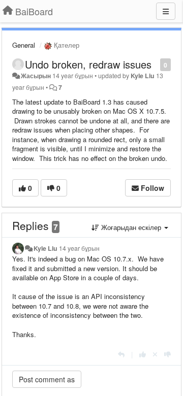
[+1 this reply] (142, 354)
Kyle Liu (143, 75)
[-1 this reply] (167, 354)
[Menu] (165, 11)
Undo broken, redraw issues (88, 64)
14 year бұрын (79, 248)
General (23, 45)
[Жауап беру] (121, 354)
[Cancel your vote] (155, 354)
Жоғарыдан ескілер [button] (131, 227)
